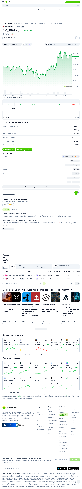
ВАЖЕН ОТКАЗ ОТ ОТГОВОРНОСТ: (12, 473)
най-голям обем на (70, 223)
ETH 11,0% (58, 9)
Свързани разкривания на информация (5, 266)
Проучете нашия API (18, 97)
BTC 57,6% (53, 9)
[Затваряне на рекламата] (30, 340)
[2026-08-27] (73, 44)
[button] (73, 161)
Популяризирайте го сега (34, 354)
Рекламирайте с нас (8, 194)
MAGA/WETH (30, 275)
